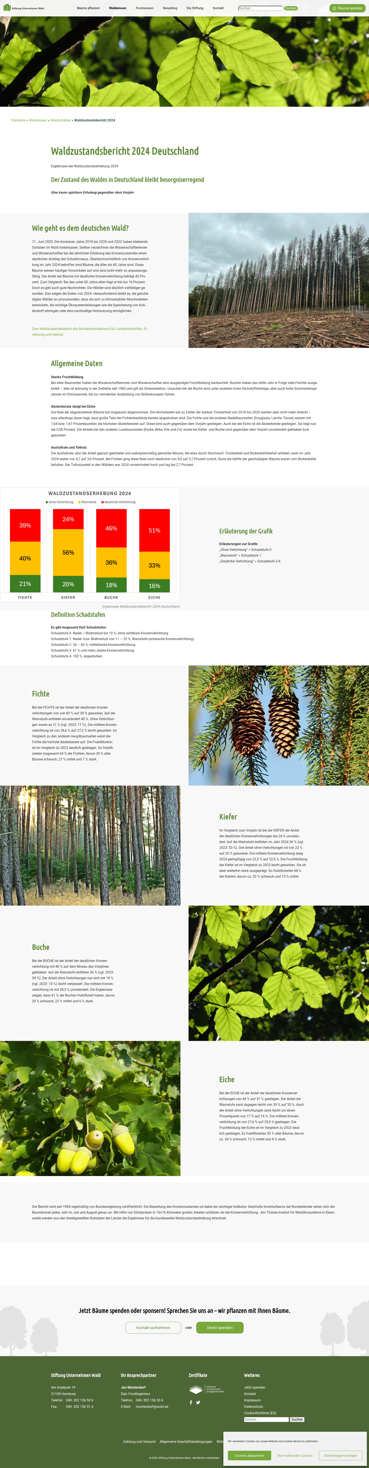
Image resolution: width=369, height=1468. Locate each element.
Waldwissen (117, 8)
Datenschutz (253, 1407)
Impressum (252, 1400)
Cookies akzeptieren (249, 1456)
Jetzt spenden (254, 1387)
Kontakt (218, 8)
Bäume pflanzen (88, 8)
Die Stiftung (195, 8)
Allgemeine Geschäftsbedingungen (186, 1442)
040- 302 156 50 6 (79, 1400)
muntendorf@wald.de (152, 1407)
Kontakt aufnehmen (153, 1327)
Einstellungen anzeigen (340, 1456)
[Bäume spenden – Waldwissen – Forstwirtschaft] (23, 8)
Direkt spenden (220, 1327)
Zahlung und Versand (139, 1442)
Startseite (18, 120)
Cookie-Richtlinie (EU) (260, 1413)
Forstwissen (144, 8)
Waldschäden (60, 120)
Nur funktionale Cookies (295, 1456)
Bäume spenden (350, 8)
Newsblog (170, 8)
